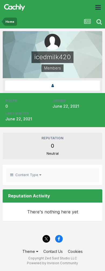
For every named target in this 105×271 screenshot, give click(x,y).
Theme (29, 251)
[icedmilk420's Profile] (52, 85)
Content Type (26, 175)
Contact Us (53, 251)
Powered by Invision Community (52, 263)
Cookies (75, 251)
